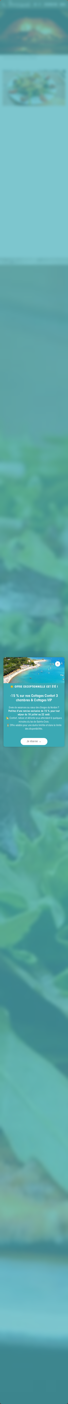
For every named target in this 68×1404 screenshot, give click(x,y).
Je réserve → (34, 741)
